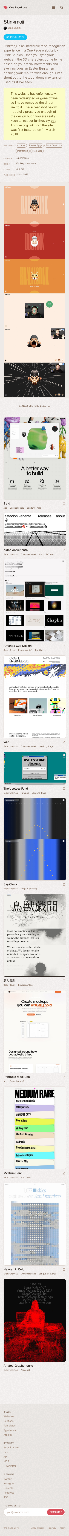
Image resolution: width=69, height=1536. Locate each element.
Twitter (8, 1478)
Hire (6, 1452)
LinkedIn (8, 1487)
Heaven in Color (15, 1269)
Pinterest (9, 1492)
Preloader (37, 151)
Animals (21, 145)
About (62, 1527)
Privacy (52, 1527)
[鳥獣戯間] (34, 935)
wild (6, 742)
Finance (25, 793)
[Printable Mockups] (34, 1031)
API (5, 1456)
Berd (7, 503)
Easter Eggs (35, 145)
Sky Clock (10, 884)
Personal (25, 1370)
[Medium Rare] (34, 1128)
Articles (8, 1434)
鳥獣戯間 (9, 980)
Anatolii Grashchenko (18, 1366)
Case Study (9, 650)
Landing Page (34, 508)
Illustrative (30, 163)
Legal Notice (37, 1527)
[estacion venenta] (34, 529)
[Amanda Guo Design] (34, 600)
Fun (22, 163)
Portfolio (40, 650)
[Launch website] (63, 504)
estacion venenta (16, 550)
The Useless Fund (16, 788)
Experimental (22, 158)
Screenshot (14, 37)
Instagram (9, 1483)
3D (17, 163)
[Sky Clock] (34, 839)
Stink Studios (14, 28)
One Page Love (18, 7)
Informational (28, 554)
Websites (9, 1416)
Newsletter (10, 1465)
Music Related (46, 554)
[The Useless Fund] (34, 768)
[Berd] (34, 458)
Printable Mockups (17, 1077)
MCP (6, 1461)
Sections (8, 1420)
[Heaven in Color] (34, 1224)
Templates (10, 1425)
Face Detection (54, 145)
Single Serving (29, 889)
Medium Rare (13, 1173)
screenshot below (43, 107)
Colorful (20, 169)
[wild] (34, 696)
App (5, 508)
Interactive (22, 151)
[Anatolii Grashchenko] (34, 1320)
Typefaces (10, 1430)
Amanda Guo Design (18, 646)
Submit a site (11, 1447)
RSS (6, 1497)
